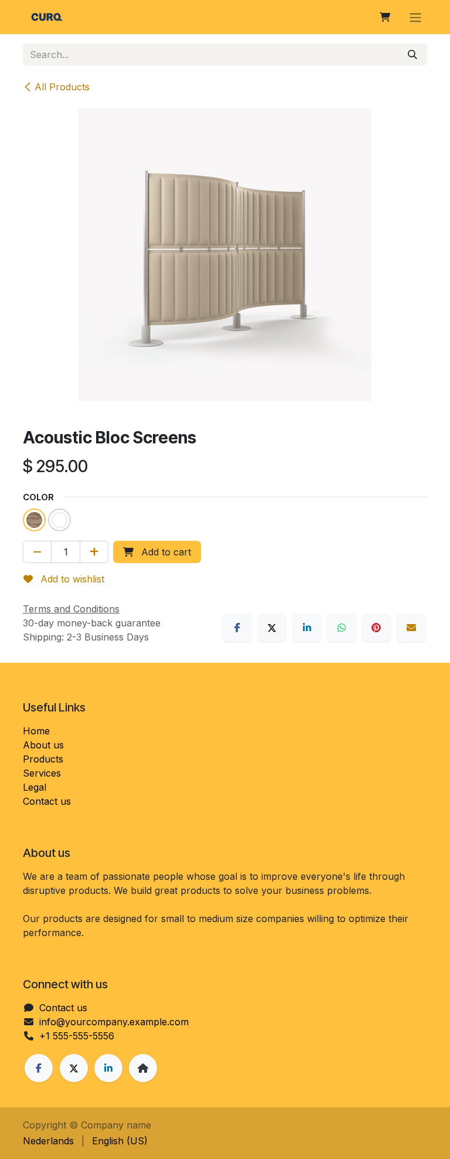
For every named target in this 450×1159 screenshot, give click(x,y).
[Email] (411, 628)
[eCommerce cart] (385, 17)
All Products (62, 87)
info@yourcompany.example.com (114, 1022)
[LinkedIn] (307, 628)
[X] (272, 628)
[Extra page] (143, 1068)
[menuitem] (48, 1141)
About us (43, 745)
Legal (34, 787)
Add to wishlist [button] (71, 579)
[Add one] (94, 552)
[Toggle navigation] (415, 17)
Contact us (47, 801)
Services (42, 773)
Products (43, 759)
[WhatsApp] (342, 628)
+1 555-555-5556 (76, 1036)
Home (36, 731)
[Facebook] (237, 628)
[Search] (412, 54)
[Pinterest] (376, 628)
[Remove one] (37, 552)
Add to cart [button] (164, 552)
